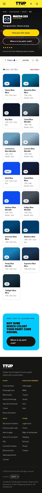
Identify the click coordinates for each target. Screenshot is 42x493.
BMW (24, 390)
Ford (24, 403)
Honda (24, 399)
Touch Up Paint (14, 11)
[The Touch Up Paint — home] (21, 4)
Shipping (25, 437)
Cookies (25, 450)
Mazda (24, 11)
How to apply (7, 432)
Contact (6, 459)
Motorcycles (7, 394)
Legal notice (26, 423)
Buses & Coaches (9, 412)
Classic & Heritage (9, 399)
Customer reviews (10, 446)
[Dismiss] (38, 488)
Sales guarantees (9, 455)
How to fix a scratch (10, 437)
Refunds (25, 441)
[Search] (37, 60)
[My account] (31, 3)
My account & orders (10, 423)
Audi (24, 408)
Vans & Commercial (10, 403)
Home (5, 11)
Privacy (25, 446)
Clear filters (34, 69)
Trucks (5, 408)
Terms (24, 428)
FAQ (4, 441)
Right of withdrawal (29, 432)
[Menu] (4, 3)
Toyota (25, 394)
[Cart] (37, 3)
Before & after (8, 450)
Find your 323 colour (21, 32)
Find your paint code (10, 428)
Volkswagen (26, 385)
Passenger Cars (8, 390)
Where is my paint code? (21, 41)
